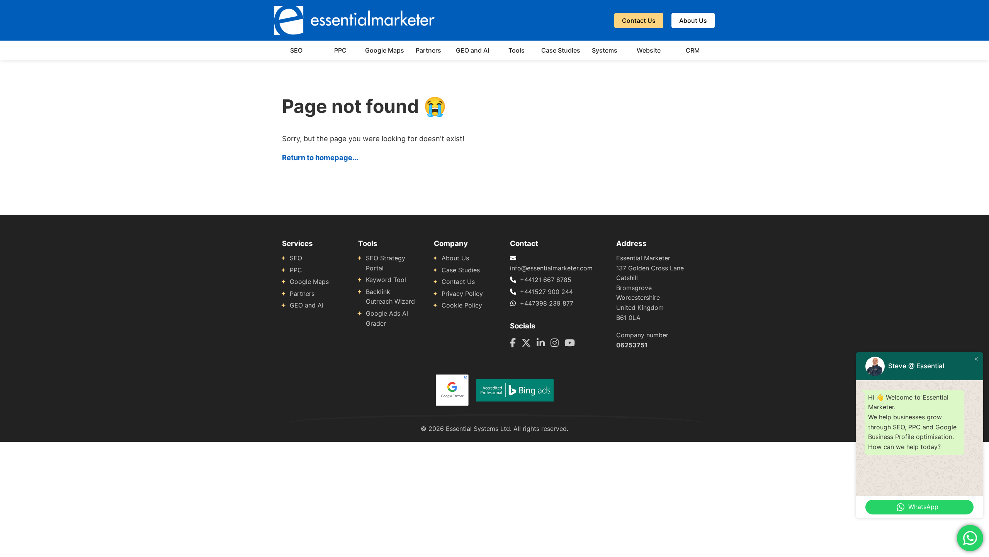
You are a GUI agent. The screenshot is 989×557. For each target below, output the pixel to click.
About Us (693, 20)
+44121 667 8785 (545, 280)
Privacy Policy (462, 293)
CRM (693, 50)
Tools (516, 50)
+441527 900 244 (546, 292)
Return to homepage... (320, 157)
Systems (604, 50)
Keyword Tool (386, 280)
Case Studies (560, 50)
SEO (296, 50)
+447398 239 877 (546, 303)
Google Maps (384, 50)
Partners (428, 50)
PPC (340, 50)
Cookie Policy (462, 305)
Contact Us (639, 20)
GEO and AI (472, 50)
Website (649, 50)
